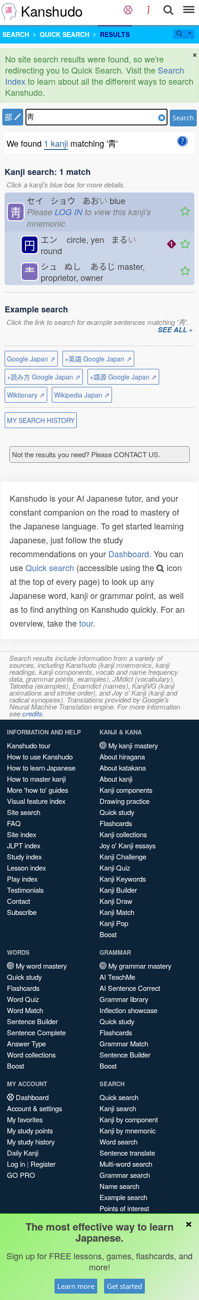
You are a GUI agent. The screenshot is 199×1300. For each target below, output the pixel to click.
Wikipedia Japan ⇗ (82, 394)
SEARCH (15, 34)
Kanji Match (117, 912)
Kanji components (126, 790)
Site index (21, 834)
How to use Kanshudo (40, 756)
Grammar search (125, 1175)
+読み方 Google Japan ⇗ (44, 376)
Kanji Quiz (115, 867)
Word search (118, 1141)
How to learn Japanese (41, 767)
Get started (124, 1286)
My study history (31, 1141)
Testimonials (25, 890)
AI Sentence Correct (130, 988)
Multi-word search (126, 1164)
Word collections (31, 1054)
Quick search (49, 567)
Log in (16, 1164)
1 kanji (56, 143)
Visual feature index (36, 801)
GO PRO (21, 1175)
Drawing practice (124, 801)
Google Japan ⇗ (31, 358)
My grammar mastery (138, 965)
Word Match (25, 1010)
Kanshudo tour (28, 745)
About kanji (116, 779)
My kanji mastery (132, 745)
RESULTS (115, 34)
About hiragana (122, 756)
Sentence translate (127, 1152)
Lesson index (26, 867)
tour (86, 623)
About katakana (123, 767)
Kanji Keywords (123, 878)
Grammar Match (124, 1043)
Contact (18, 901)
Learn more (75, 1286)
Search (183, 117)
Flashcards (116, 823)
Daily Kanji (22, 1152)
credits (32, 713)
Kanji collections (123, 834)
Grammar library (124, 999)
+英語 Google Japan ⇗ (98, 358)
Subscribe (22, 912)
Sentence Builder (32, 1021)
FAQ (14, 823)
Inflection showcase (128, 1010)
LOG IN (68, 212)
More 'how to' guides (37, 790)
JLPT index (23, 845)
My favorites (25, 1119)
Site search (23, 812)
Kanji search (118, 1108)
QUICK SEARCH (64, 34)
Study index (24, 856)
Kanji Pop (114, 923)
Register (43, 1164)
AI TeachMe (117, 977)
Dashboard (128, 553)
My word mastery (40, 965)
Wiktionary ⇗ (26, 394)
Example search (123, 1197)
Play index (22, 878)
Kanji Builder (118, 890)
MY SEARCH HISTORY (41, 420)
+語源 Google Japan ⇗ (123, 376)
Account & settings (34, 1108)
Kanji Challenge (123, 856)
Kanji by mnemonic (127, 1130)
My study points (30, 1130)
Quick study (117, 812)
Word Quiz (23, 999)
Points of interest (124, 1208)
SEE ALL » (175, 330)
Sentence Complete (36, 1032)
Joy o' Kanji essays (127, 845)
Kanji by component (129, 1119)
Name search (119, 1186)
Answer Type (26, 1043)
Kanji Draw (116, 901)
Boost (108, 934)
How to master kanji (36, 779)
